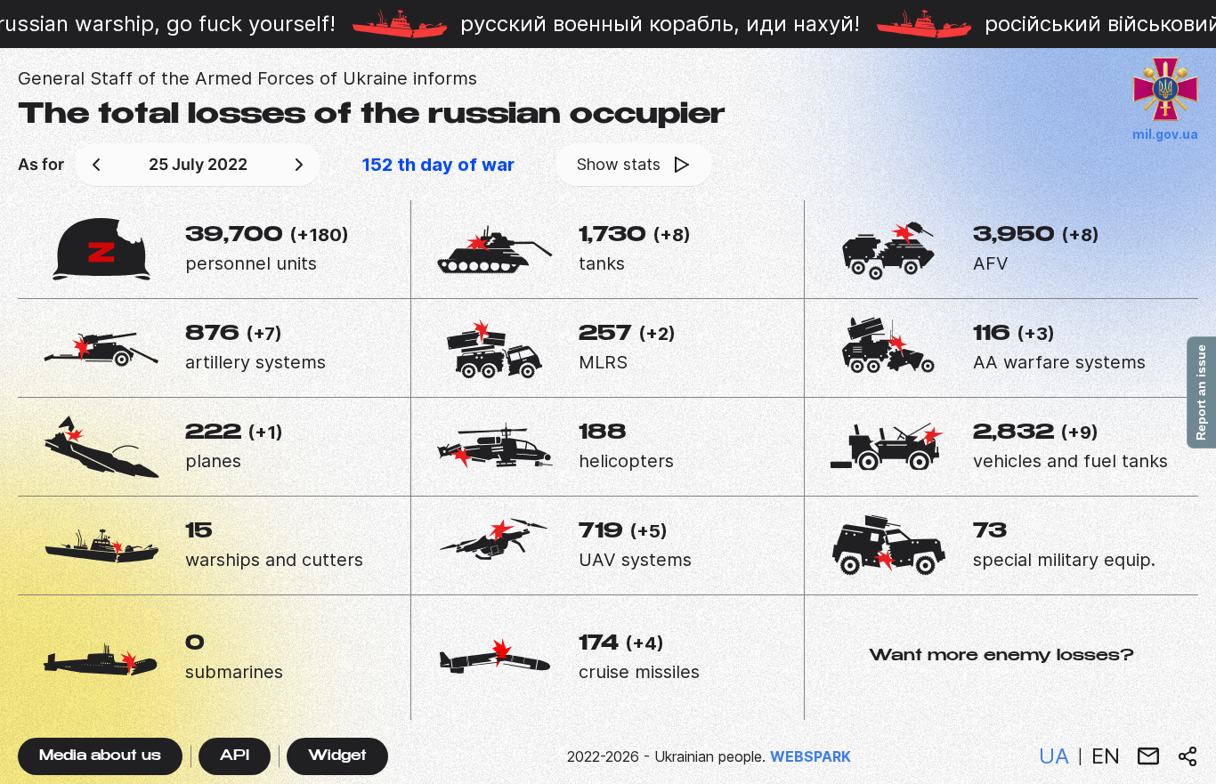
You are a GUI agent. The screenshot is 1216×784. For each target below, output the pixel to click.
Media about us (100, 757)
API (234, 757)
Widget (337, 757)
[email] (1148, 756)
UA (1054, 756)
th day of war (438, 164)
